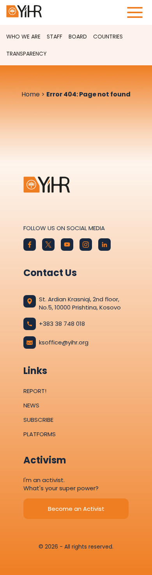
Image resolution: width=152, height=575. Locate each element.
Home (30, 94)
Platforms (39, 434)
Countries (108, 36)
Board (78, 36)
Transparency (26, 54)
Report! (34, 391)
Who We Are (23, 36)
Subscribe (38, 420)
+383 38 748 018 (62, 324)
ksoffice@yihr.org (63, 342)
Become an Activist (76, 509)
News (31, 405)
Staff (54, 36)
